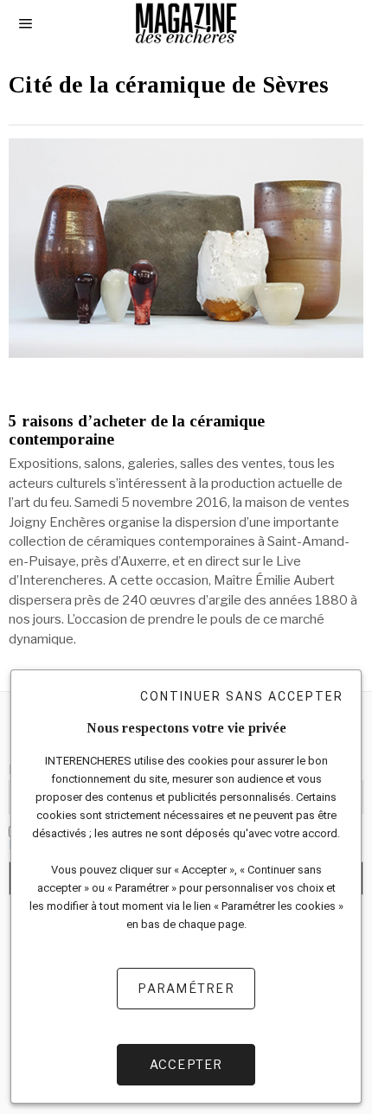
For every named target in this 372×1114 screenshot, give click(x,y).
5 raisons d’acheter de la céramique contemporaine (137, 430)
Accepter (186, 1064)
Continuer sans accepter (241, 696)
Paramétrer (186, 988)
